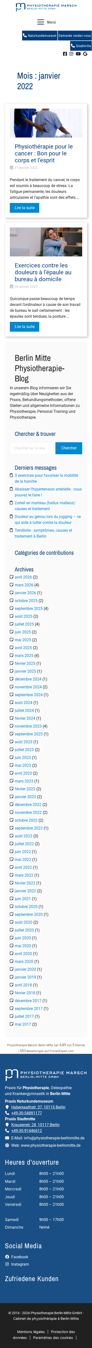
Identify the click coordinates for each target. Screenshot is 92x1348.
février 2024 (25, 718)
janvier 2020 (25, 969)
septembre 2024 (29, 695)
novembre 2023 (28, 726)
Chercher (69, 448)
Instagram (19, 1264)
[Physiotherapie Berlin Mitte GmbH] (46, 7)
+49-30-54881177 (26, 1113)
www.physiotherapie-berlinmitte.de (50, 1145)
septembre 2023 (29, 734)
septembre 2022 (29, 828)
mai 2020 (23, 946)
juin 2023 (23, 757)
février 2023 (25, 789)
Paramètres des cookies (53, 1337)
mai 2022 (23, 859)
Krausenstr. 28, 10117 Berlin (35, 1124)
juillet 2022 (24, 844)
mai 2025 (23, 640)
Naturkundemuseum (42, 35)
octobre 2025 (26, 600)
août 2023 (23, 742)
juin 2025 (23, 632)
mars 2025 (24, 655)
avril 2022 (23, 867)
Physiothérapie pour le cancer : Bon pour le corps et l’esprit (44, 153)
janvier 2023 (25, 796)
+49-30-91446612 (26, 1130)
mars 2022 (24, 875)
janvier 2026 (25, 593)
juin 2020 (23, 938)
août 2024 (23, 702)
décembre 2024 (28, 679)
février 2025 (25, 663)
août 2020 (23, 922)
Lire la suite (25, 207)
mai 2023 (23, 765)
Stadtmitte (83, 46)
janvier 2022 (25, 891)
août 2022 (23, 836)
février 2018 (25, 993)
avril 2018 (23, 985)
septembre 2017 (29, 1008)
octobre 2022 (26, 820)
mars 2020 (24, 961)
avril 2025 (23, 647)
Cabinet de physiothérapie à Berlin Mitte (46, 1318)
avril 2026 (23, 577)
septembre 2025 (29, 608)
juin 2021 (23, 898)
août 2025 (23, 616)
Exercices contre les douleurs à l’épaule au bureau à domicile (43, 272)
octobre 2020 (26, 906)
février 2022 (25, 883)
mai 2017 (23, 1024)
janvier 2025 (25, 671)
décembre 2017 (28, 1000)
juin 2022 (23, 851)
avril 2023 (23, 773)
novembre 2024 (28, 687)
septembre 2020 (29, 914)
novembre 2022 (28, 812)
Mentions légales (31, 1332)
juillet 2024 (24, 710)
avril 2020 (23, 953)
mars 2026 (24, 585)
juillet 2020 (24, 930)
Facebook (19, 1257)
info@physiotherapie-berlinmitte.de (54, 1138)
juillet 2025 (24, 624)
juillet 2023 (24, 749)
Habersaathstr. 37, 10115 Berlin (38, 1107)
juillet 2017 (24, 1016)
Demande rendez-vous (75, 35)
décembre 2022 (28, 804)
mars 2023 (24, 781)
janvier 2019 (25, 977)
